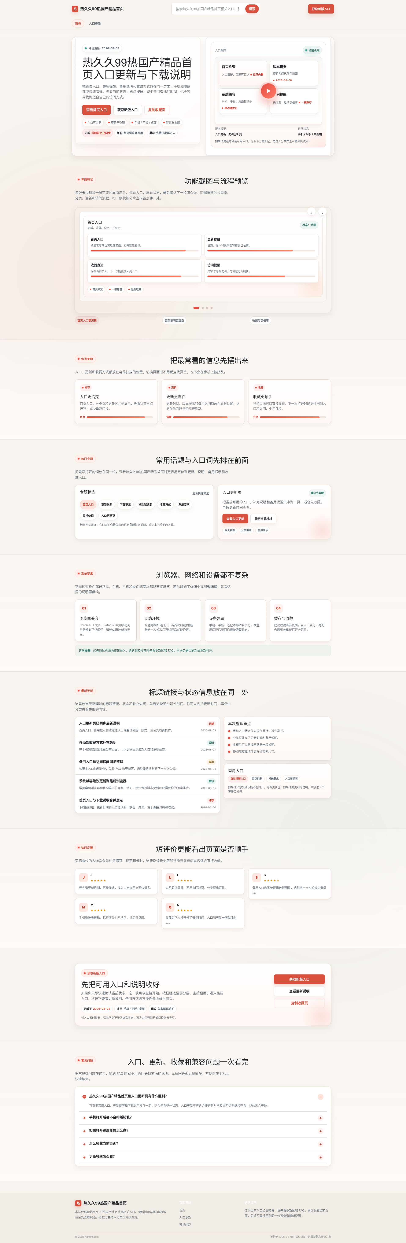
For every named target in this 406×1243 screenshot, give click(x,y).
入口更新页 (108, 515)
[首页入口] (196, 308)
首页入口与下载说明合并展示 (101, 800)
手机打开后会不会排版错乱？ (111, 1117)
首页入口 (88, 504)
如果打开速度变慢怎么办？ (109, 1130)
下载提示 (125, 504)
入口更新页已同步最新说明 (99, 723)
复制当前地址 (263, 518)
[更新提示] (207, 308)
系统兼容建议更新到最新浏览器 (102, 781)
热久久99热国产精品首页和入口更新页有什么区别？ (128, 1096)
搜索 (252, 9)
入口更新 (95, 23)
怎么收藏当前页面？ (104, 1143)
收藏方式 (165, 504)
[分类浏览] (203, 308)
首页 (78, 23)
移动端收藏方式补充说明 (97, 742)
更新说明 (106, 504)
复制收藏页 (156, 110)
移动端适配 (145, 504)
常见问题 (257, 778)
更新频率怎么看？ (102, 1156)
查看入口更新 (235, 518)
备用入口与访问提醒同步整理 (101, 762)
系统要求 (183, 504)
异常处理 (88, 515)
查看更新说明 (299, 991)
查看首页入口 (96, 110)
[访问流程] (212, 308)
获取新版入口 (321, 9)
